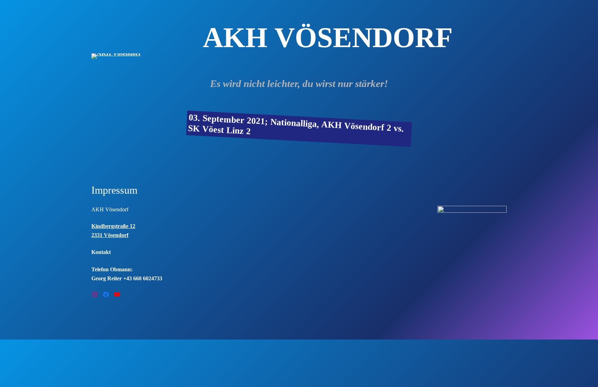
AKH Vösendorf (109, 209)
